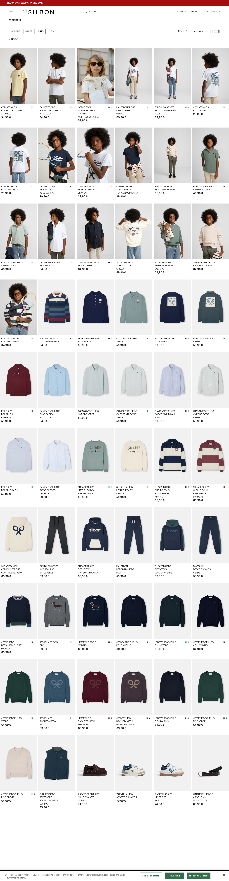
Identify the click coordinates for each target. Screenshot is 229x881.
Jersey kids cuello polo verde (165, 644)
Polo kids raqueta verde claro (12, 264)
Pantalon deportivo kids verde (202, 569)
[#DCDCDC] (71, 642)
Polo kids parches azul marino (88, 340)
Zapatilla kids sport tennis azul (127, 796)
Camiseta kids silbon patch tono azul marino (127, 190)
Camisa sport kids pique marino (88, 264)
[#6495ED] (186, 107)
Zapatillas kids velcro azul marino (163, 797)
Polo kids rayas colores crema (10, 340)
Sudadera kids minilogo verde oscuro (164, 266)
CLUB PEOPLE (179, 12)
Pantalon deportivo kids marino (125, 569)
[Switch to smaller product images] (215, 31)
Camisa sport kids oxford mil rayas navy (165, 414)
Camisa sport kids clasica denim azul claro (50, 414)
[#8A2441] (109, 718)
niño (40, 32)
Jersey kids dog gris (49, 644)
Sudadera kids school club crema (124, 266)
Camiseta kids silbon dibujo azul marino (47, 190)
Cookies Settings (151, 876)
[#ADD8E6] (71, 107)
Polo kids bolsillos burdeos (7, 414)
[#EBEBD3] (32, 794)
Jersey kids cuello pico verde (204, 720)
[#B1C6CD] (224, 107)
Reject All (174, 876)
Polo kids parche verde (203, 340)
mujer (29, 32)
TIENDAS (193, 12)
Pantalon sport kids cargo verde (165, 188)
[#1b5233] (224, 186)
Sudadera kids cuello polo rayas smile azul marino (164, 492)
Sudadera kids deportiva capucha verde (163, 569)
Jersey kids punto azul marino (203, 644)
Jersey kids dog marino (87, 644)
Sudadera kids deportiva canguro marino (88, 569)
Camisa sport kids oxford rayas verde (203, 414)
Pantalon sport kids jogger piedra (125, 111)
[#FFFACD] (32, 107)
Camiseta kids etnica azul (201, 109)
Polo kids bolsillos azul (10, 489)
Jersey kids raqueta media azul (48, 721)
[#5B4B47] (147, 718)
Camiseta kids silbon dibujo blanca (86, 190)
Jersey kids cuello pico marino (165, 720)
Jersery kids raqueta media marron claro (125, 721)
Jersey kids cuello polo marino (127, 644)
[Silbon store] (38, 12)
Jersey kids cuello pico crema (12, 796)
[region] (114, 875)
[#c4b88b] (32, 338)
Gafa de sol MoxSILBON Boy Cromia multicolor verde (88, 112)
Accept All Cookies (198, 876)
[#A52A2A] (32, 411)
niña (51, 32)
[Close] (224, 875)
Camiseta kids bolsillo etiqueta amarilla (11, 111)
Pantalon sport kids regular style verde (49, 569)
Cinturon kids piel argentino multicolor (203, 797)
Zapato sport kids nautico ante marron (88, 797)
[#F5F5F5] (32, 186)
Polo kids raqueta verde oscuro (204, 188)
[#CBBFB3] (147, 107)
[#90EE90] (32, 262)
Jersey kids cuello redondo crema (204, 264)
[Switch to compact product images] (219, 31)
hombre (15, 32)
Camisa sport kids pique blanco (50, 264)
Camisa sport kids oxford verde (88, 413)
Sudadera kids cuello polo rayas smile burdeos (201, 492)
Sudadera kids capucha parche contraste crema (11, 569)
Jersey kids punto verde (11, 720)
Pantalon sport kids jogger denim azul (165, 111)
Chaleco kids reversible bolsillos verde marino (49, 799)
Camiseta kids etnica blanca (9, 188)
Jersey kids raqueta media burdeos (86, 721)
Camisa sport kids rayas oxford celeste (50, 490)
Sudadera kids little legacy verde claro (86, 490)
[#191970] (109, 262)
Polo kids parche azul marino (164, 340)
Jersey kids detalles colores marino (11, 645)
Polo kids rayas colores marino (49, 340)
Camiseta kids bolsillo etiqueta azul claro (50, 111)
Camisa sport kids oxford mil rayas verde (126, 414)
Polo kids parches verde (126, 340)
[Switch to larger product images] (211, 31)
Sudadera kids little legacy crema (124, 490)
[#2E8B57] (109, 107)
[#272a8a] (71, 186)
